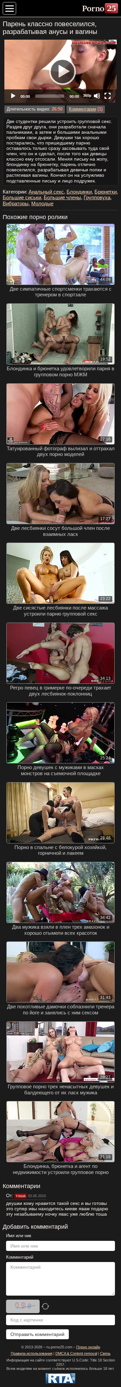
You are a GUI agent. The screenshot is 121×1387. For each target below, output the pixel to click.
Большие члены (62, 197)
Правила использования (31, 1353)
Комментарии (82, 109)
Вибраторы (16, 203)
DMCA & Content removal (76, 1353)
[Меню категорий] (9, 8)
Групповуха (97, 197)
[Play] (60, 71)
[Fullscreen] (108, 96)
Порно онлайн (88, 1347)
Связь (105, 1353)
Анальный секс (46, 192)
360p (87, 95)
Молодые (42, 203)
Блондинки (79, 192)
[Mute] (97, 96)
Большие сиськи (22, 197)
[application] (60, 71)
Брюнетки (105, 192)
